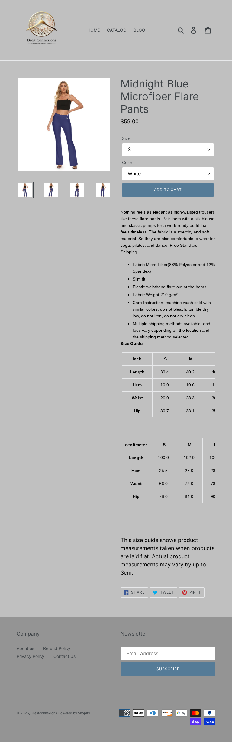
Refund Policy (56, 648)
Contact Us (64, 656)
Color (127, 162)
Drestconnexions (44, 713)
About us (25, 648)
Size (126, 138)
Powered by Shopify (74, 713)
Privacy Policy (30, 656)
